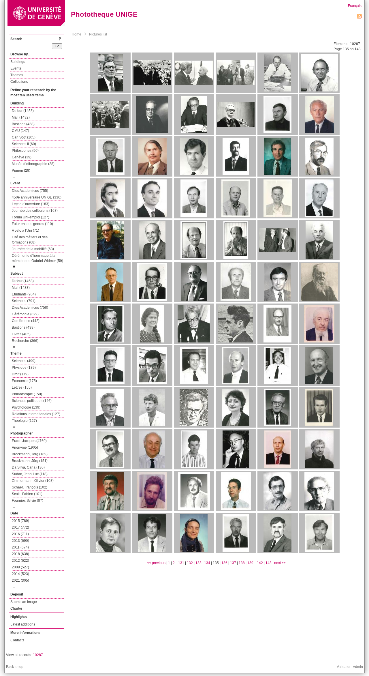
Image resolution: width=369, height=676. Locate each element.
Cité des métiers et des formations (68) (30, 239)
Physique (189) (24, 368)
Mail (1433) (21, 288)
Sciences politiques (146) (32, 401)
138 (242, 563)
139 (250, 563)
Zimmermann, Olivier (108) (33, 481)
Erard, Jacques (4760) (29, 441)
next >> (280, 563)
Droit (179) (20, 374)
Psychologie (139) (26, 407)
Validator (344, 667)
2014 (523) (20, 574)
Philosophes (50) (25, 151)
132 (190, 563)
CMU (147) (20, 131)
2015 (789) (20, 521)
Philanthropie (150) (27, 394)
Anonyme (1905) (25, 447)
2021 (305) (20, 580)
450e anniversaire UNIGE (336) (36, 197)
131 (181, 563)
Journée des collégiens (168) (35, 211)
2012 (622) (20, 561)
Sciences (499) (23, 361)
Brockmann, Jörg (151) (30, 461)
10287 (38, 655)
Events (15, 68)
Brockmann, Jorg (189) (30, 454)
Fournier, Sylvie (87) (27, 501)
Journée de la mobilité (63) (33, 249)
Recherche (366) (25, 341)
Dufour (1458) (23, 111)
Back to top (14, 667)
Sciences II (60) (24, 144)
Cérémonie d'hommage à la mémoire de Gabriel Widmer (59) (37, 258)
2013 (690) (20, 541)
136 (224, 563)
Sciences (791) (23, 301)
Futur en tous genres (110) (32, 224)
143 (269, 563)
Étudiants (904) (24, 294)
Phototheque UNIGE (104, 14)
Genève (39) (21, 157)
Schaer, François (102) (29, 487)
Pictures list (98, 34)
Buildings (17, 62)
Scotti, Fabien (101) (27, 494)
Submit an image (23, 602)
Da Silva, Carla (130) (28, 467)
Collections (19, 82)
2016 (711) (20, 534)
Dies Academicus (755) (30, 191)
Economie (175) (24, 381)
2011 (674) (20, 547)
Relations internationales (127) (36, 414)
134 (207, 563)
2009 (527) (20, 567)
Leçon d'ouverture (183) (30, 204)
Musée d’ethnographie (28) (33, 164)
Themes (16, 75)
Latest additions (22, 624)
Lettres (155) (22, 387)
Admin (358, 667)
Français (355, 6)
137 (233, 563)
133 (198, 563)
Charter (16, 608)
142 (260, 563)
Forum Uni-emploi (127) (30, 217)
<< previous (156, 563)
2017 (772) (20, 527)
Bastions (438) (23, 124)
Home (76, 34)
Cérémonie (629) (25, 314)
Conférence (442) (25, 321)
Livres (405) (21, 334)
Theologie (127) (24, 421)
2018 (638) (20, 554)
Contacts (17, 640)
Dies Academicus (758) (30, 308)
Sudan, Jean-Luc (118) (30, 474)
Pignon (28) (21, 170)
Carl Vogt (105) (23, 137)
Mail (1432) (21, 117)
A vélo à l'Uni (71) (25, 231)
